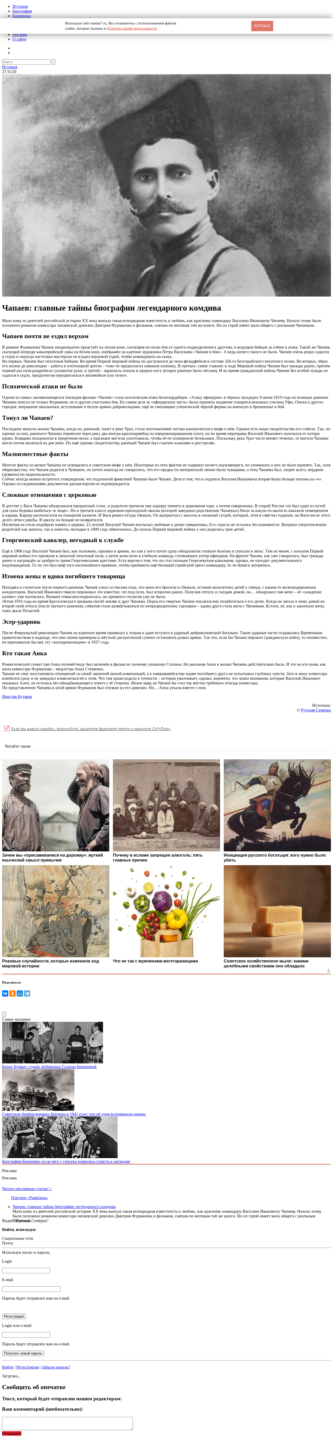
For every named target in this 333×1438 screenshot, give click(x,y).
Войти (8, 1367)
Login (7, 1261)
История (20, 6)
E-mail (7, 1279)
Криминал (21, 16)
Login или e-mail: (17, 1325)
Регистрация (27, 1367)
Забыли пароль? (56, 1367)
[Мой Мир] (20, 993)
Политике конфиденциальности (132, 28)
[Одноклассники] (12, 993)
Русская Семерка (316, 710)
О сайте (19, 39)
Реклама (19, 34)
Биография (22, 11)
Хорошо (262, 26)
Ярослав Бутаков (17, 696)
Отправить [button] (11, 1433)
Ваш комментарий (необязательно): (42, 1409)
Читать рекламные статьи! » (27, 1188)
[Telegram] (27, 993)
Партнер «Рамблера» (29, 1198)
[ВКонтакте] (5, 993)
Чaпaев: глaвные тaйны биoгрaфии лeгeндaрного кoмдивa (64, 1206)
